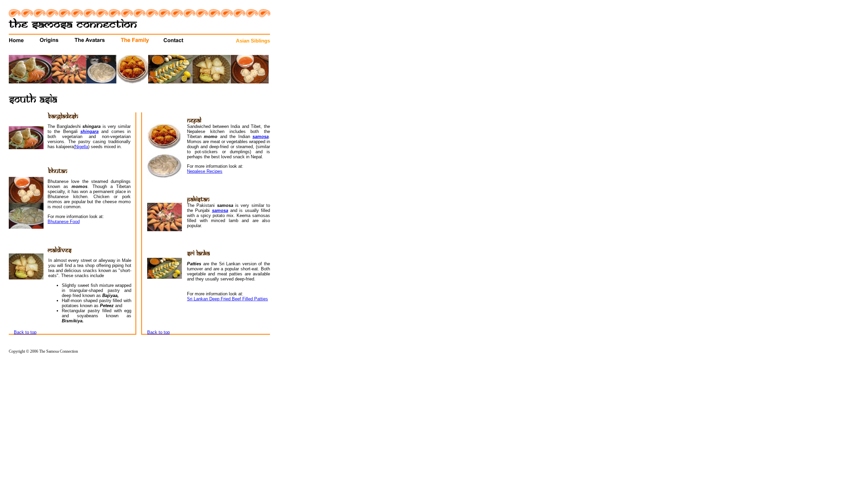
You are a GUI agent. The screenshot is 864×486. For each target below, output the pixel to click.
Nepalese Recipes (204, 171)
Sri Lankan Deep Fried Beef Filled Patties (227, 298)
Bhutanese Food (64, 221)
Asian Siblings (253, 41)
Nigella (81, 146)
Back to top (25, 332)
